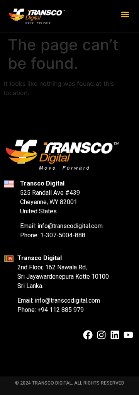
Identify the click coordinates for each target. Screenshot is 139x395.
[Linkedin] (115, 335)
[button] (125, 14)
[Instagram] (101, 335)
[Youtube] (128, 335)
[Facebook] (88, 335)
